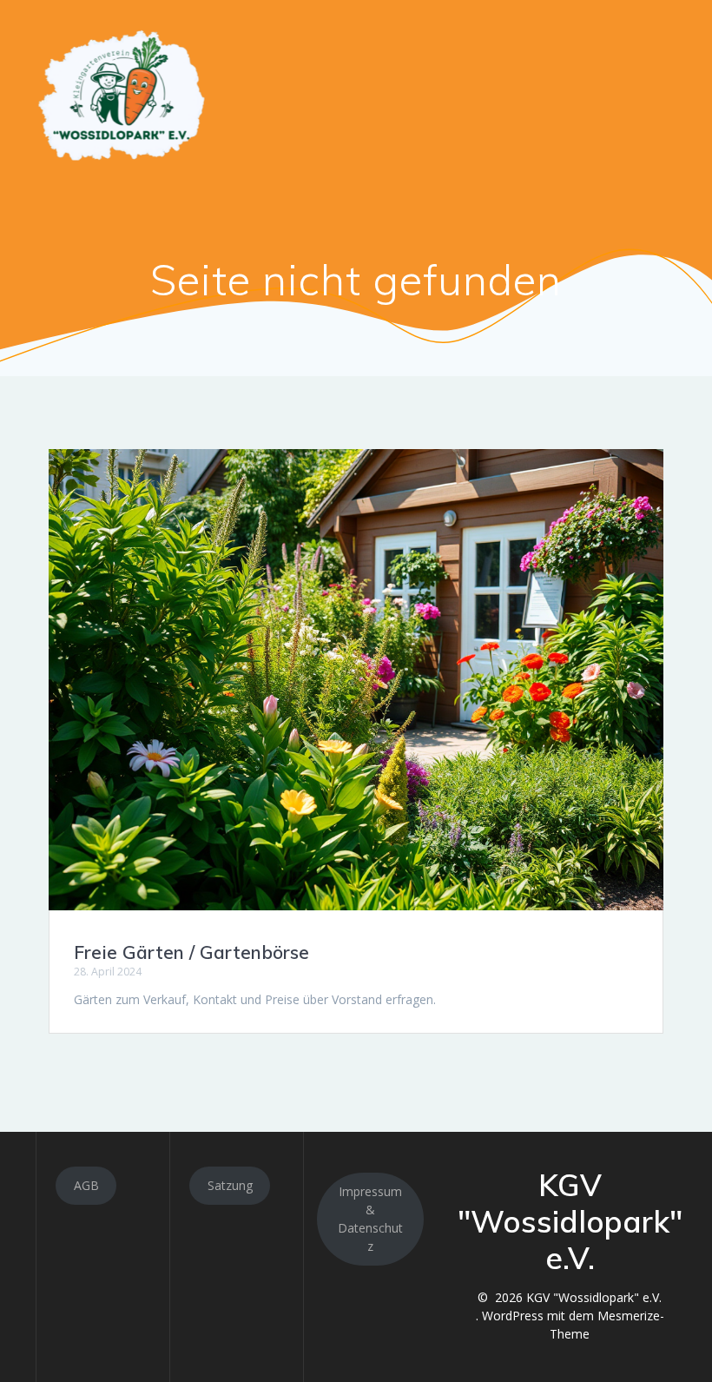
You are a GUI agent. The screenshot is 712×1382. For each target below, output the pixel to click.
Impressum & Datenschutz (370, 1218)
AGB (86, 1185)
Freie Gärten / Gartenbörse (191, 952)
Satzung (230, 1185)
